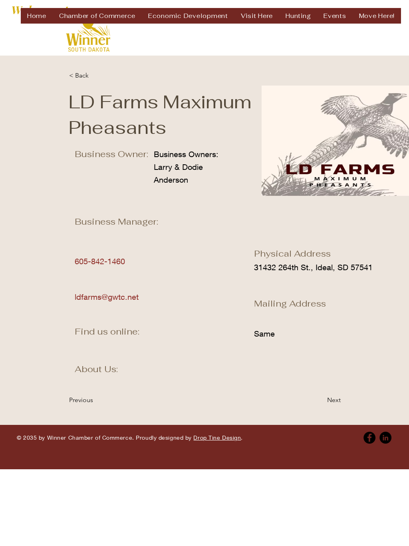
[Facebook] (369, 438)
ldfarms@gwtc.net (107, 296)
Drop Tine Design (217, 437)
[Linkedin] (385, 438)
